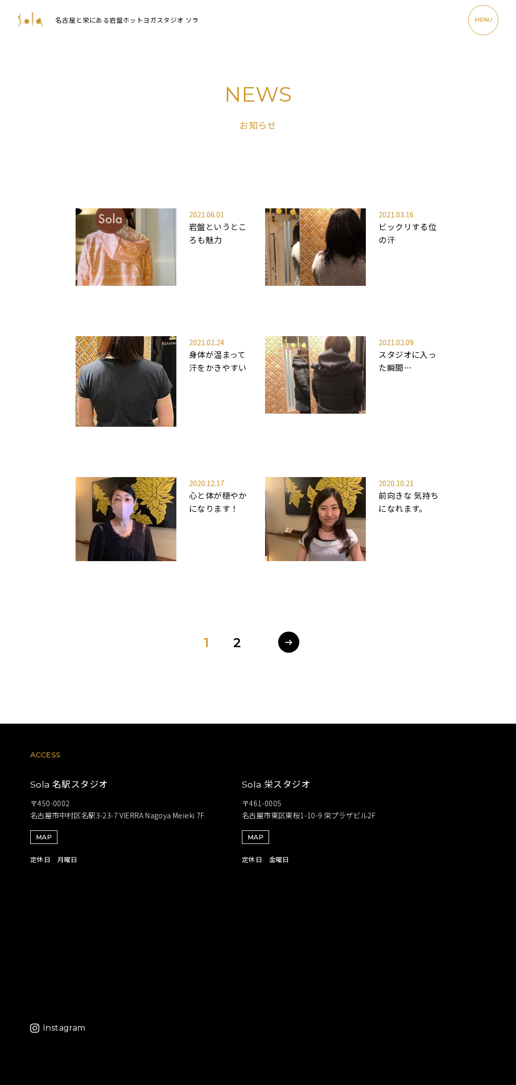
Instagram (64, 1028)
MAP (44, 837)
